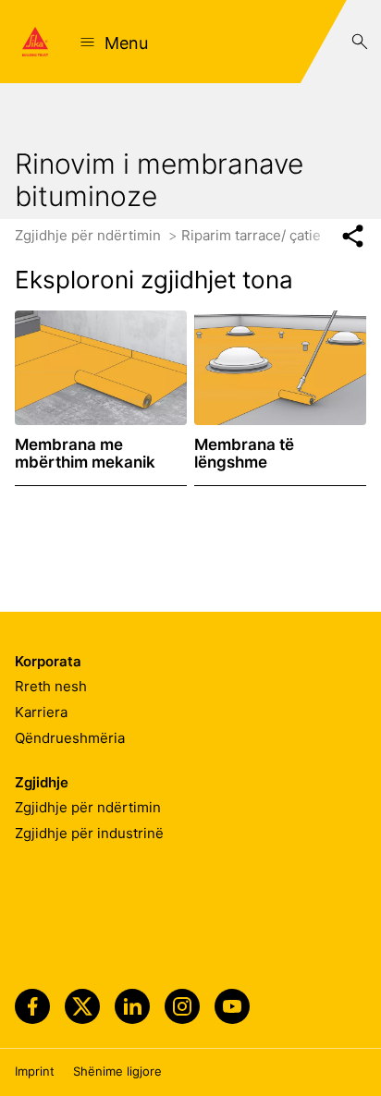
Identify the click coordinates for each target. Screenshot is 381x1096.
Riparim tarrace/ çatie (253, 235)
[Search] (360, 42)
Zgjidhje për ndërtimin (90, 235)
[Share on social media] (352, 236)
